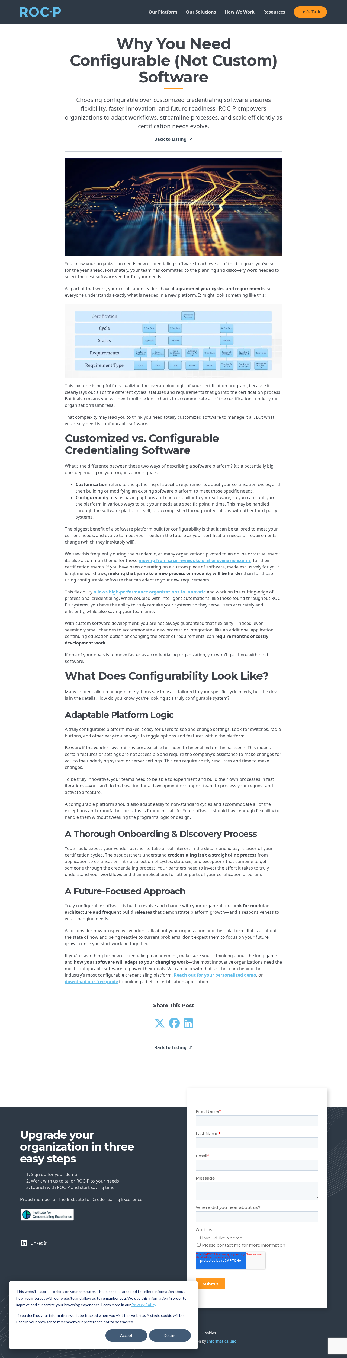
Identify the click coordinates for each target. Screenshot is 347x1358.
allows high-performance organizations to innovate (150, 592)
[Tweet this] (159, 1022)
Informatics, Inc (221, 1341)
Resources (274, 12)
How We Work (240, 12)
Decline (170, 1335)
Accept (126, 1335)
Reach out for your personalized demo (215, 975)
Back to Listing (170, 139)
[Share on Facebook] (174, 1022)
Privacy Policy (143, 1304)
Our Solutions (201, 12)
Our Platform (163, 12)
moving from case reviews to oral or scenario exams (195, 560)
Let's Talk (310, 12)
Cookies (209, 1332)
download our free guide (91, 982)
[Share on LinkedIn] (188, 1022)
